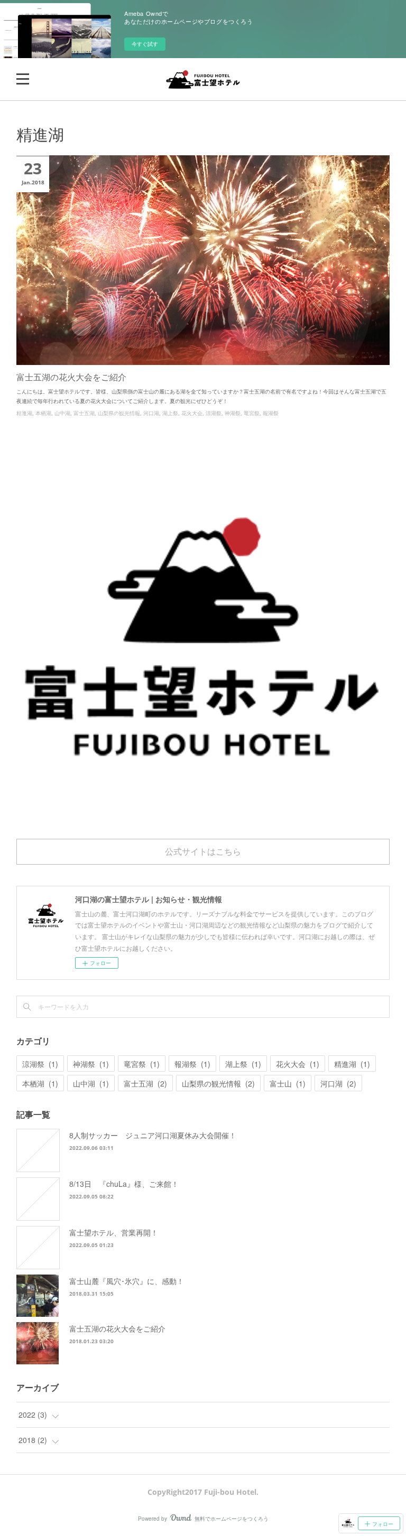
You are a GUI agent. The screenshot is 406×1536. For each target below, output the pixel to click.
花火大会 (191, 413)
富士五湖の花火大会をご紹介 (71, 377)
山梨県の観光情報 (119, 413)
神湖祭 (233, 413)
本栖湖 (43, 413)
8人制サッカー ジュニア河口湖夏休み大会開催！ (152, 1135)
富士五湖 (84, 413)
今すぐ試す (145, 44)
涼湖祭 (214, 413)
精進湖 (24, 413)
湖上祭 (170, 413)
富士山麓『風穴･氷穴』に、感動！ (126, 1281)
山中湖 (62, 413)
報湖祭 (271, 413)
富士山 (288, 1083)
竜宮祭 (252, 413)
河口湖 (151, 413)
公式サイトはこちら (203, 851)
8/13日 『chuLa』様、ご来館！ (124, 1183)
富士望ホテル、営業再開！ (113, 1232)
